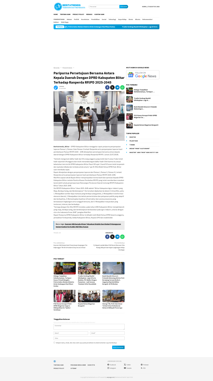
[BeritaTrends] (70, 6)
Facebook (113, 365)
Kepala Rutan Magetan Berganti (146, 125)
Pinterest (145, 365)
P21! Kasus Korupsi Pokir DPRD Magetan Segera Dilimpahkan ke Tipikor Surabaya (63, 307)
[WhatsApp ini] (122, 87)
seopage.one (110, 377)
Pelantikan (133, 141)
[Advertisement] (106, 46)
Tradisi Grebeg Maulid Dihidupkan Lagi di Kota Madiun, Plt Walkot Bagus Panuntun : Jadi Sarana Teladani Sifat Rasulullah (151, 27)
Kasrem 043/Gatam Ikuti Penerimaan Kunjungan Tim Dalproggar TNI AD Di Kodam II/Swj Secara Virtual (70, 245)
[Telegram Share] (117, 87)
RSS (144, 368)
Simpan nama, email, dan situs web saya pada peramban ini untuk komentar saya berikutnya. (86, 343)
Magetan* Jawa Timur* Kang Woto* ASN (143, 152)
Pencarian (123, 7)
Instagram (113, 368)
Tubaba (132, 145)
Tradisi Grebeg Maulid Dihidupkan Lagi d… (142, 99)
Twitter (128, 365)
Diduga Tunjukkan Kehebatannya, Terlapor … (144, 91)
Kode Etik (91, 365)
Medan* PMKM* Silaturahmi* (139, 149)
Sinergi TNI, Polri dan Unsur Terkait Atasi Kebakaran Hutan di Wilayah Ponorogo (112, 306)
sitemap (73, 368)
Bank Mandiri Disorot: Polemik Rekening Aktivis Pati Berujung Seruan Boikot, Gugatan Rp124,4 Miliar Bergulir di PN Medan (113, 280)
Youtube (128, 368)
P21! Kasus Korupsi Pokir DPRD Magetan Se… (145, 116)
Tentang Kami (59, 365)
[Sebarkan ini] (107, 87)
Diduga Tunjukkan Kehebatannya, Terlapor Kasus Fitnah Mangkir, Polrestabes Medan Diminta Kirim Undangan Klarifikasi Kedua (64, 281)
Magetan (132, 137)
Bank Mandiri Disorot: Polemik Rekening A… (145, 108)
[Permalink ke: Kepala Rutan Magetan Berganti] (89, 296)
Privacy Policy (59, 368)
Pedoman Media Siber (78, 365)
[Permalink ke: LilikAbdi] (56, 87)
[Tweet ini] (112, 87)
